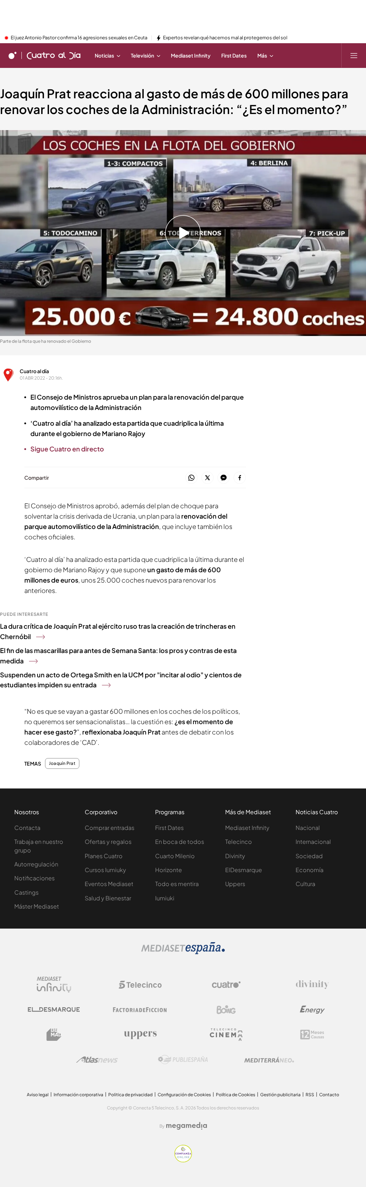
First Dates (169, 827)
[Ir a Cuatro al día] (53, 55)
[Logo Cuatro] (226, 985)
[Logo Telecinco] (140, 985)
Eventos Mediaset (109, 883)
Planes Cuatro (104, 856)
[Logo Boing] (226, 1010)
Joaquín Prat (62, 763)
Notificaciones (34, 878)
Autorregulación (36, 864)
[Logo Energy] (312, 1010)
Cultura (305, 883)
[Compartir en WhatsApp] (191, 478)
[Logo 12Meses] (312, 1034)
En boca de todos (179, 841)
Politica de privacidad (130, 1094)
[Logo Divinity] (312, 985)
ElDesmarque (243, 870)
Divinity (235, 856)
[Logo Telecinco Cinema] (226, 1034)
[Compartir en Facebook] (239, 478)
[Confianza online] (183, 1160)
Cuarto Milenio (175, 856)
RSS (310, 1094)
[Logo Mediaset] (183, 952)
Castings (26, 892)
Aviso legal (38, 1094)
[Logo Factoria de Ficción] (140, 1010)
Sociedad (309, 856)
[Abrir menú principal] (353, 55)
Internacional (313, 841)
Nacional (308, 827)
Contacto (329, 1094)
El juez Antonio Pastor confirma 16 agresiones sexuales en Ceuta (79, 38)
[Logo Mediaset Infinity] (54, 985)
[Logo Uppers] (140, 1035)
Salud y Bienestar (108, 898)
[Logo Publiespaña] (183, 1060)
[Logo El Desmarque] (54, 1009)
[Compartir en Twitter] (207, 478)
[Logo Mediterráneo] (269, 1060)
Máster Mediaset (36, 906)
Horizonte (168, 870)
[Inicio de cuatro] (12, 55)
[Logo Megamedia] (186, 1126)
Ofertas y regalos (108, 841)
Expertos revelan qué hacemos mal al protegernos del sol (225, 38)
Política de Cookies (235, 1094)
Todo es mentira (177, 883)
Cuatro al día (34, 371)
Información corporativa (78, 1094)
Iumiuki (164, 898)
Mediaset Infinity (247, 827)
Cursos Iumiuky (105, 870)
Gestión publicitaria (280, 1094)
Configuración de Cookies (184, 1094)
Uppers (235, 883)
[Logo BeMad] (53, 1035)
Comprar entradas (109, 827)
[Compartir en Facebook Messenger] (223, 478)
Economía (309, 870)
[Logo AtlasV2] (97, 1059)
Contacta (27, 827)
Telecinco (238, 841)
